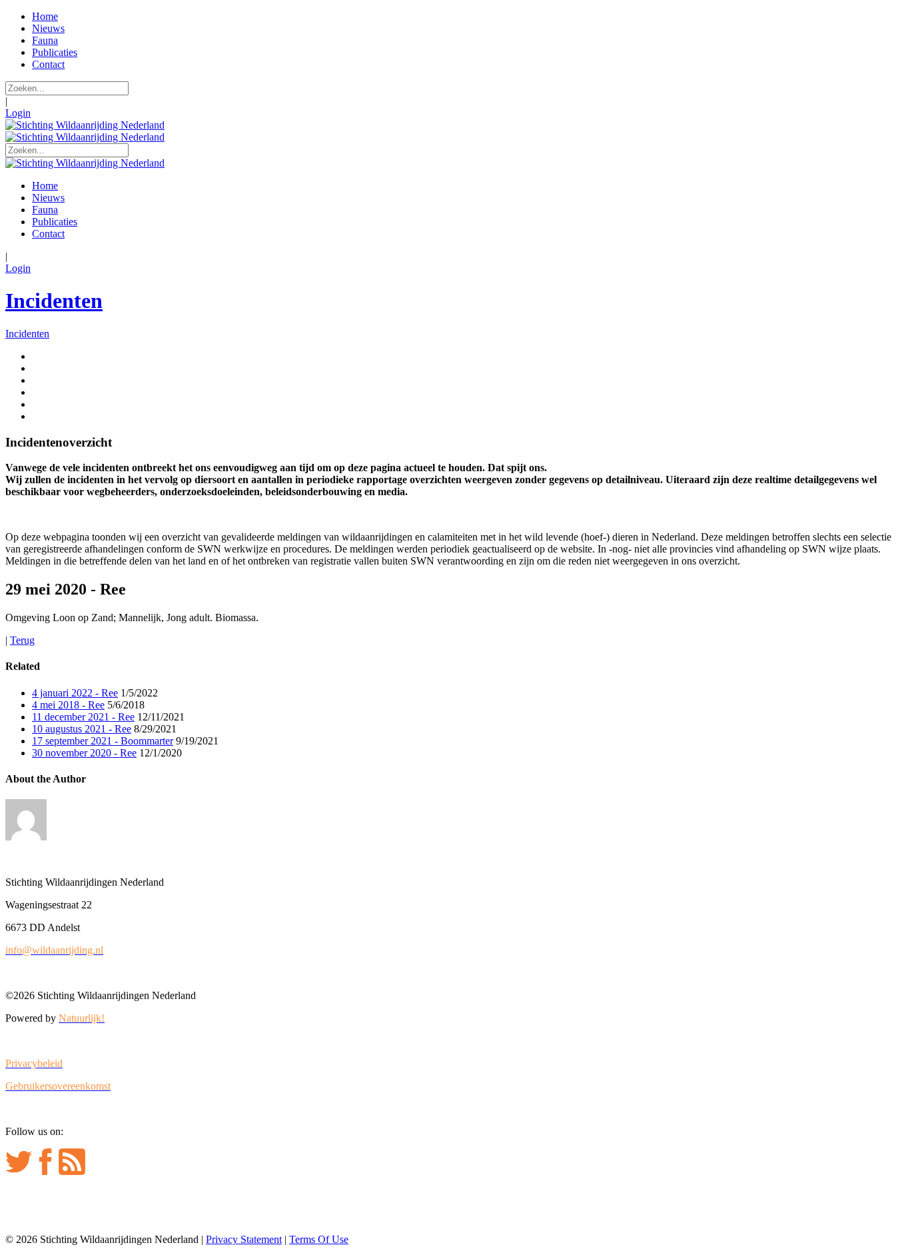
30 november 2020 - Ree (84, 752)
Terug (22, 640)
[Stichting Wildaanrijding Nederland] (85, 125)
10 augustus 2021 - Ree (81, 728)
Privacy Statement (244, 1239)
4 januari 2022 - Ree (75, 692)
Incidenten (54, 301)
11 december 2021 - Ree (83, 716)
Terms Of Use (318, 1239)
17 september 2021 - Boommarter (102, 740)
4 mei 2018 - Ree (68, 704)
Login (18, 113)
